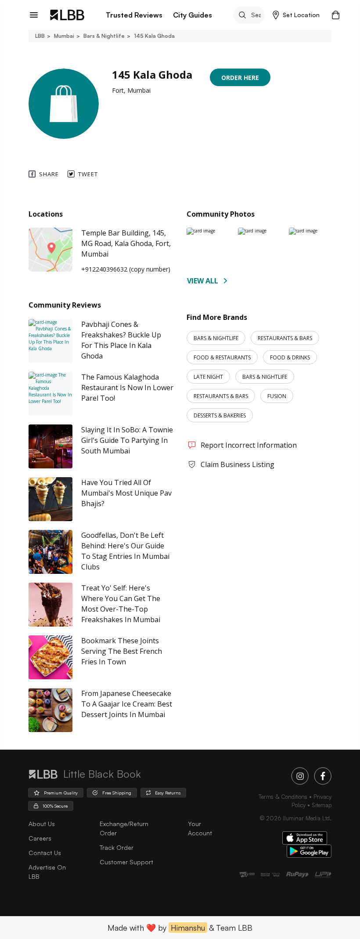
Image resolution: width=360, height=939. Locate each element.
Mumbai (64, 36)
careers (40, 838)
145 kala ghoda (154, 36)
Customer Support (126, 862)
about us (42, 823)
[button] (296, 15)
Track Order (116, 847)
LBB (40, 36)
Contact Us (45, 852)
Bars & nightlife (104, 36)
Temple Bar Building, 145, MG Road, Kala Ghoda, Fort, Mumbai (126, 243)
